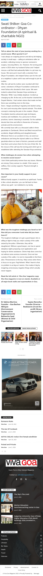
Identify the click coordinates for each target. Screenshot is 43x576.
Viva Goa (4, 424)
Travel (3, 553)
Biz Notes (4, 546)
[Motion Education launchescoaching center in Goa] (7, 508)
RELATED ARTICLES (13, 328)
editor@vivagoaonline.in (25, 475)
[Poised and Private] (7, 336)
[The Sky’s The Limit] (7, 497)
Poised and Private (6, 342)
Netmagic (36, 573)
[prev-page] (20, 349)
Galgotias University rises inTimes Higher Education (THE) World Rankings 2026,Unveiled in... (27, 518)
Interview (9, 15)
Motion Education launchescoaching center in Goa (26, 506)
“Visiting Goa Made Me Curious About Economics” (34, 343)
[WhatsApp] (19, 45)
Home (2, 15)
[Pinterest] (14, 45)
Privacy (16, 567)
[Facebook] (3, 45)
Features (4, 340)
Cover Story (21, 570)
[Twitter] (8, 45)
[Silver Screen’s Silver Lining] (21, 336)
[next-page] (23, 349)
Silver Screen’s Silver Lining (21, 343)
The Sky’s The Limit (21, 494)
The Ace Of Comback (9, 429)
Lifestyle (4, 543)
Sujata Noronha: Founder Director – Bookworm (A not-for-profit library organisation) (32, 307)
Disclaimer (8, 567)
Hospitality (4, 539)
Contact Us (35, 567)
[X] (26, 479)
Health (3, 549)
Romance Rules (7, 421)
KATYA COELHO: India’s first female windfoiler (19, 437)
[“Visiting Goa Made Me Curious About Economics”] (35, 336)
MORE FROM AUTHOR (29, 328)
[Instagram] (21, 479)
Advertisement (25, 567)
